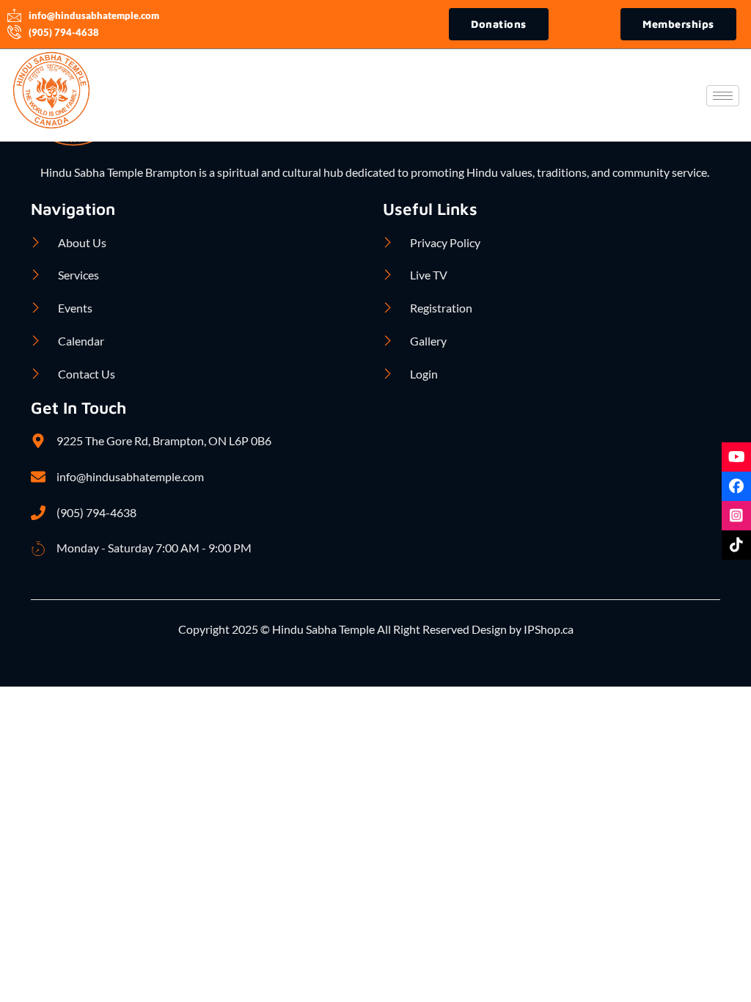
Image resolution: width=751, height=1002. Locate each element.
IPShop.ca (547, 629)
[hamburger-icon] (722, 95)
